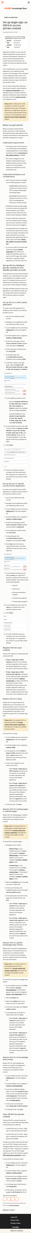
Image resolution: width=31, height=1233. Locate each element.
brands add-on (15, 1100)
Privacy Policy (15, 1220)
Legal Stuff (14, 1217)
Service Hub (9, 41)
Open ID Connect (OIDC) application (15, 117)
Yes (7, 1199)
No (15, 1199)
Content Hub (9, 46)
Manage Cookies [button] (16, 1223)
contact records (20, 97)
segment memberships (13, 90)
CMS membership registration (12, 1155)
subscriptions (9, 38)
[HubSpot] (2, 2)
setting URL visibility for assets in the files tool (16, 242)
